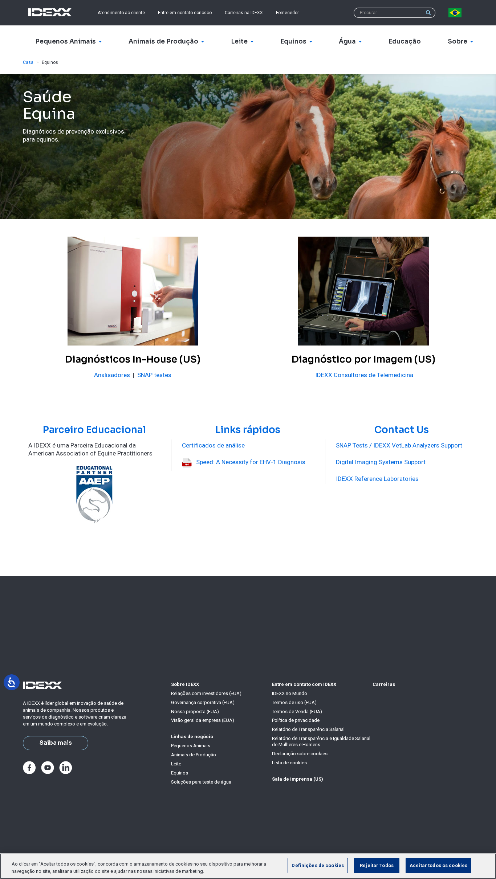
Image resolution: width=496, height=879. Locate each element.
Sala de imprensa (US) (297, 779)
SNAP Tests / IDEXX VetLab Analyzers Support (399, 445)
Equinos (179, 773)
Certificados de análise (213, 445)
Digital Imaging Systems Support (381, 462)
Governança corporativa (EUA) (203, 702)
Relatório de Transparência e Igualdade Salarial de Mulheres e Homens (321, 741)
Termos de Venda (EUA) (297, 711)
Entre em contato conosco (185, 12)
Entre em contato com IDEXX (304, 684)
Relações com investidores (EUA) (206, 693)
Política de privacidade (296, 720)
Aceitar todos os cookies (438, 865)
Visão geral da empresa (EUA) (202, 720)
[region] (248, 866)
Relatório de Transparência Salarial (308, 729)
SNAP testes (154, 375)
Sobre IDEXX (185, 684)
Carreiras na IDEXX (244, 12)
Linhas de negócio (192, 736)
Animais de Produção (193, 754)
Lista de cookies (289, 762)
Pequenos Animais (190, 745)
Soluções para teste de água (201, 782)
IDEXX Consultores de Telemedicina (364, 375)
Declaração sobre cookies (300, 753)
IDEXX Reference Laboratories (377, 478)
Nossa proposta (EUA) (195, 711)
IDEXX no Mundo (289, 693)
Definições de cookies (318, 865)
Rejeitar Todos (377, 865)
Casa (28, 62)
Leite (176, 763)
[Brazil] (456, 13)
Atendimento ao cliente (121, 12)
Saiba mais (56, 743)
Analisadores (112, 375)
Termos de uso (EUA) (294, 702)
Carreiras (384, 684)
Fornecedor (287, 12)
